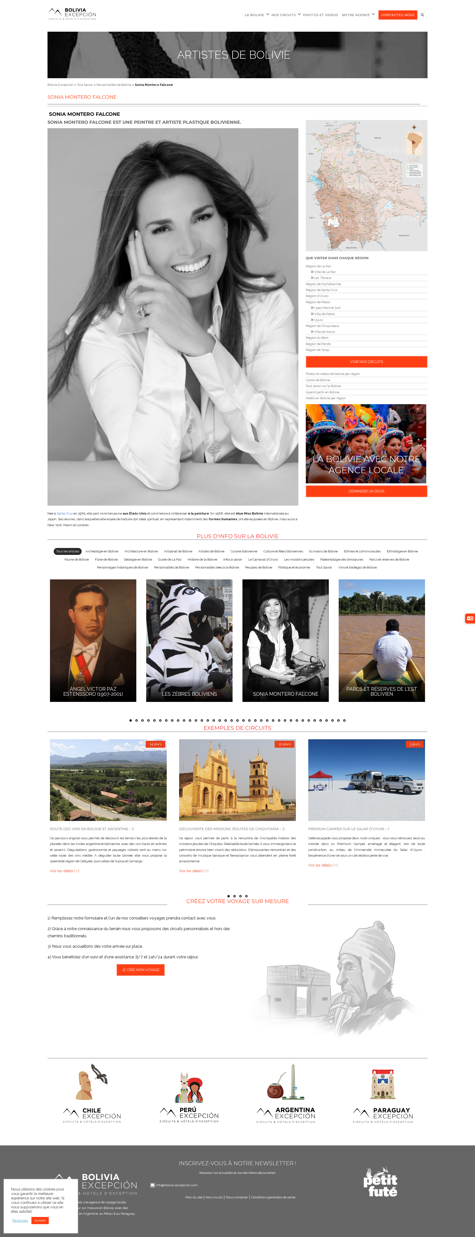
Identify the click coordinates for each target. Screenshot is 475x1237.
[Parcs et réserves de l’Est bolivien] (382, 639)
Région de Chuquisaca (322, 326)
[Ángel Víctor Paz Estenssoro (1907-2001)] (93, 639)
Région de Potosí (318, 302)
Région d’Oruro (317, 296)
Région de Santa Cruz (321, 290)
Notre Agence (356, 15)
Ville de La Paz (324, 272)
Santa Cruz (65, 513)
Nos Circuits (283, 15)
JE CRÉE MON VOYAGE (140, 970)
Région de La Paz (318, 266)
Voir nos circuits (366, 362)
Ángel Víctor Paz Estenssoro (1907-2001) (93, 691)
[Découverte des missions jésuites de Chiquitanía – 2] (237, 780)
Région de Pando (318, 344)
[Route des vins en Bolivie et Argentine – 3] (108, 780)
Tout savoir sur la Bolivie (323, 386)
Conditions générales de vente (273, 1197)
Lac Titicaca (322, 278)
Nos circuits (214, 1197)
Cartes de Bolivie (318, 380)
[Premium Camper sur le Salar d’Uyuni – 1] (366, 780)
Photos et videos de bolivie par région (333, 374)
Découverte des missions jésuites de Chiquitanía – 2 (232, 828)
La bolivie (254, 15)
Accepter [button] (40, 1220)
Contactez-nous (397, 15)
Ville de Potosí (324, 314)
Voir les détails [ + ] (64, 871)
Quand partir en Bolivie (322, 392)
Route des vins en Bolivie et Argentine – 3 (92, 828)
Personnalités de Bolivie (113, 85)
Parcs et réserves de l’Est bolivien (381, 691)
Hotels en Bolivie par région (326, 398)
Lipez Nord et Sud (326, 308)
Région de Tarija (317, 350)
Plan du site (193, 1197)
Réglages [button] (20, 1220)
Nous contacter (237, 1197)
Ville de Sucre (324, 332)
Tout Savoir (85, 85)
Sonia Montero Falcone (285, 694)
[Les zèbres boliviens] (189, 639)
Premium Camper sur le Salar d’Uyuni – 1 (348, 828)
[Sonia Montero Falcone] (285, 639)
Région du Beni (317, 338)
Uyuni (318, 320)
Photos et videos (320, 15)
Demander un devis (366, 491)
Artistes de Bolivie (234, 54)
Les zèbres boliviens (189, 694)
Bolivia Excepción (60, 85)
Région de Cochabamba (323, 284)
